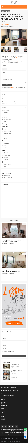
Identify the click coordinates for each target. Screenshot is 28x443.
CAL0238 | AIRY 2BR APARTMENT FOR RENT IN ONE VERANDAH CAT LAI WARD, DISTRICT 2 (13, 240)
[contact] (25, 437)
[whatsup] (5, 426)
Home (2, 441)
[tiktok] (9, 426)
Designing (3, 419)
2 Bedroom (4, 11)
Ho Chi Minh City (5, 26)
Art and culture (4, 407)
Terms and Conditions (11, 441)
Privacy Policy (18, 441)
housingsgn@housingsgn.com (8, 395)
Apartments (8, 11)
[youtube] (12, 426)
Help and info (3, 416)
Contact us (3, 408)
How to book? (3, 415)
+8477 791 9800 (5, 393)
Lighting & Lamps (4, 405)
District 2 (10, 178)
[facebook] (2, 426)
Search (14, 356)
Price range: (4, 351)
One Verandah (11, 26)
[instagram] (16, 426)
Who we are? (3, 402)
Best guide (3, 418)
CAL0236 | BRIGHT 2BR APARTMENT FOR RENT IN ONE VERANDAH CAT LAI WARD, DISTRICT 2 (13, 270)
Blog (5, 441)
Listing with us (3, 404)
